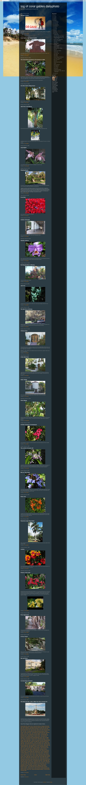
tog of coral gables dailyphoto (40, 6)
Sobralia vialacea (25, 240)
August (55, 26)
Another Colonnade (25, 219)
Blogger (51, 782)
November (55, 22)
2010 (54, 17)
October (55, 23)
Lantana (22, 549)
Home (35, 774)
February (55, 33)
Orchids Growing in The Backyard (29, 424)
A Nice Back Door (25, 357)
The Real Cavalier (25, 15)
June (55, 28)
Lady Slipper (24, 147)
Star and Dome (24, 658)
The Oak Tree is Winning (26, 309)
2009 (54, 18)
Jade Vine (23, 285)
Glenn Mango (24, 400)
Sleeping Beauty (24, 170)
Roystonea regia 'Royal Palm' (27, 520)
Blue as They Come (25, 472)
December (55, 21)
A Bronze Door (24, 330)
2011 (54, 16)
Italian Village (24, 379)
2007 (54, 74)
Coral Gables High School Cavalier (29, 38)
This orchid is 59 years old (27, 448)
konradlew (44, 782)
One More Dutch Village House (28, 85)
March (55, 32)
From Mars (23, 197)
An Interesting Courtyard (26, 680)
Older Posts (47, 774)
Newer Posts (23, 774)
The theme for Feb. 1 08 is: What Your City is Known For (34, 701)
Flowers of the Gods (25, 572)
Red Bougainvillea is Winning (28, 264)
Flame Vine (23, 496)
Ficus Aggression (25, 614)
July (54, 27)
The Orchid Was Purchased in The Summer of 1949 (33, 59)
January (55, 73)
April (55, 31)
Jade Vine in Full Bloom (26, 106)
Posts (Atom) (26, 776)
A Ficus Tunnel (24, 636)
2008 (54, 20)
